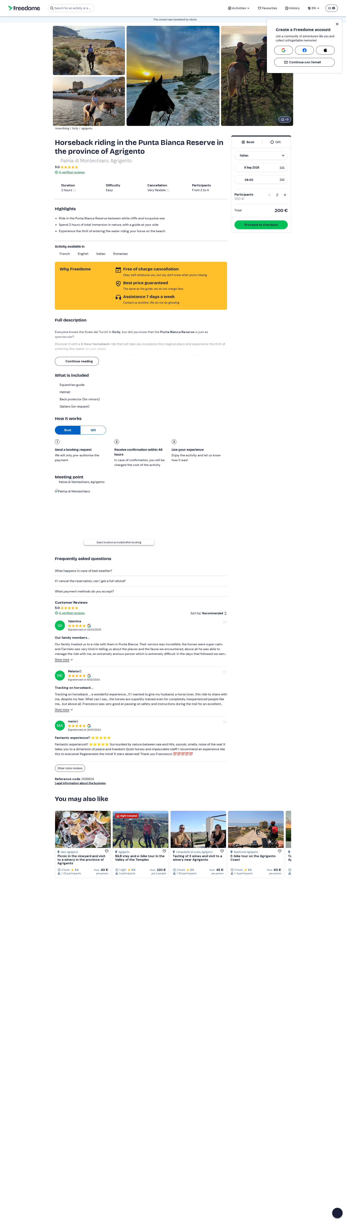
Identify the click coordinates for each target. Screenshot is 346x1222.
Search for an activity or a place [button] (74, 8)
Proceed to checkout (261, 225)
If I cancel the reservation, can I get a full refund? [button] (90, 581)
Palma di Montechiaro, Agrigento (96, 161)
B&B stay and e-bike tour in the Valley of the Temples (140, 858)
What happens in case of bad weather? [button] (83, 571)
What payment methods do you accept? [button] (84, 591)
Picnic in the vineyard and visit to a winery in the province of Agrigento (81, 859)
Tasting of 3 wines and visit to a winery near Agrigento (197, 858)
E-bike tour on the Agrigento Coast (253, 858)
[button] (337, 1213)
